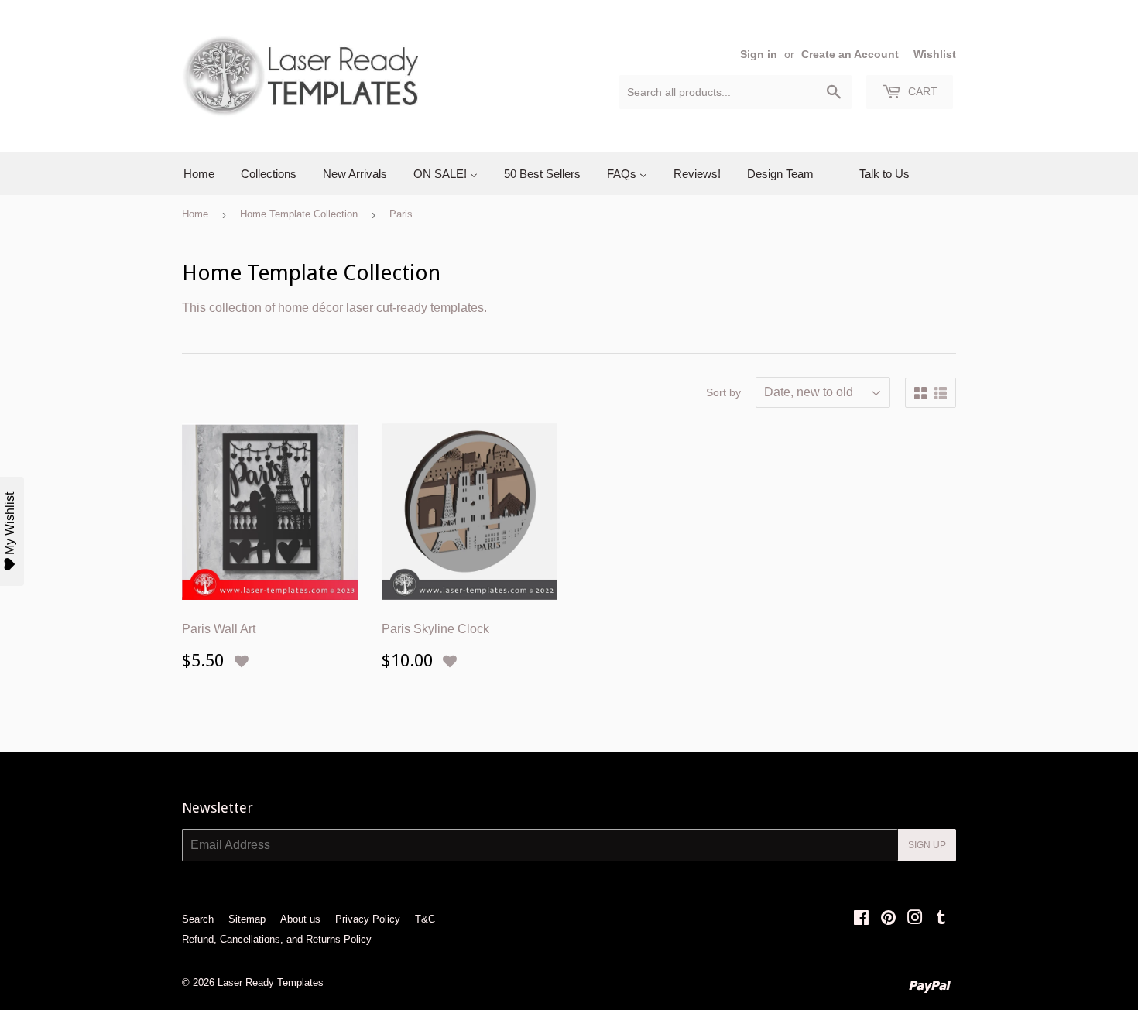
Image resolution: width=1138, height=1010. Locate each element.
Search (198, 919)
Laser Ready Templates (271, 982)
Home (195, 214)
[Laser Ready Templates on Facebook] (861, 919)
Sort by (723, 392)
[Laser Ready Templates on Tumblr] (941, 919)
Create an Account (850, 54)
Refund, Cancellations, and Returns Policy (277, 939)
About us (300, 919)
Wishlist (934, 54)
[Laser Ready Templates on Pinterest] (888, 919)
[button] (242, 661)
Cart (921, 91)
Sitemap (247, 919)
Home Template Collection (299, 214)
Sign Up (927, 845)
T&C (425, 919)
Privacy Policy (367, 919)
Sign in (758, 54)
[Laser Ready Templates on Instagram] (915, 919)
